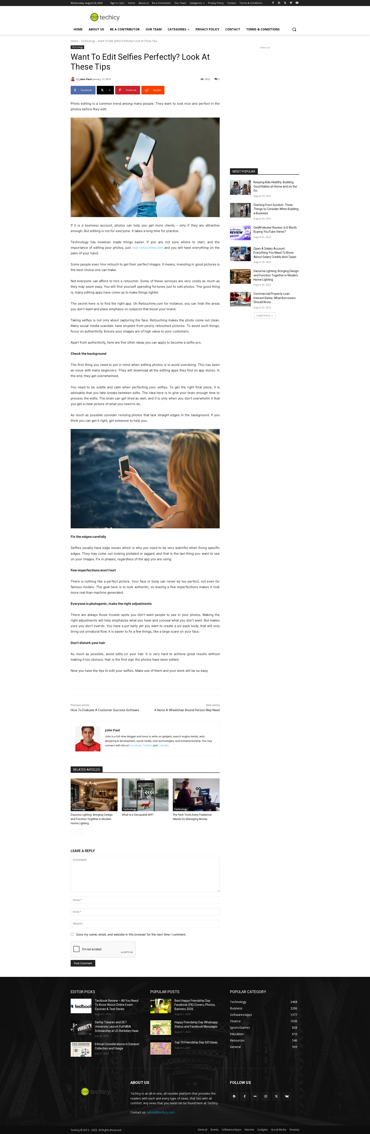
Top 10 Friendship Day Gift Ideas (196, 1042)
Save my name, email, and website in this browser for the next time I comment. (131, 934)
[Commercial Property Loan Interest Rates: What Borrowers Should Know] (240, 299)
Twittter (147, 745)
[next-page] (80, 832)
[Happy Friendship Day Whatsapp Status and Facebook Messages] (160, 1027)
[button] (294, 29)
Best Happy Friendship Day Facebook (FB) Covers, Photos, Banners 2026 (195, 1005)
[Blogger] (234, 1096)
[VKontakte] (287, 1096)
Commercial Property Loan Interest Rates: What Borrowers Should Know (275, 298)
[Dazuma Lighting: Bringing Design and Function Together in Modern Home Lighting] (94, 794)
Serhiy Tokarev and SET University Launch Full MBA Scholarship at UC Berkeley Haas (117, 1026)
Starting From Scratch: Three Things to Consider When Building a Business (276, 209)
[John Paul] (73, 79)
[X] (285, 3)
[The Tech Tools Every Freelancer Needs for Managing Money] (196, 794)
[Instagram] (279, 3)
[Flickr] (255, 1096)
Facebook (136, 745)
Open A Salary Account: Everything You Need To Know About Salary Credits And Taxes (275, 253)
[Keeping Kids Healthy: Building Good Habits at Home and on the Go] (240, 187)
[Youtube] (296, 3)
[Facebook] (273, 3)
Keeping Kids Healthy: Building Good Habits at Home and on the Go (275, 186)
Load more (263, 315)
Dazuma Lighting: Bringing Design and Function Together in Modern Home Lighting (92, 819)
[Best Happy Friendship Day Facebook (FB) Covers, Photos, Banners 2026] (160, 1006)
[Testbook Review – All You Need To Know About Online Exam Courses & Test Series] (81, 1006)
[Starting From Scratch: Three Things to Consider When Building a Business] (240, 210)
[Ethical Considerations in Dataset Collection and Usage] (81, 1049)
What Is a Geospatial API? (138, 814)
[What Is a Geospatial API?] (145, 794)
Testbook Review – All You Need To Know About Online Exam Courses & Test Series (116, 1005)
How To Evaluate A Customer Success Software (105, 710)
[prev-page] (73, 832)
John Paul (86, 79)
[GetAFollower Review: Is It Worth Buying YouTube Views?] (240, 233)
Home (74, 41)
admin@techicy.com (161, 1112)
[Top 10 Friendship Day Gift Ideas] (160, 1047)
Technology (88, 41)
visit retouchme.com (147, 248)
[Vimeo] (290, 3)
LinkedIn (163, 745)
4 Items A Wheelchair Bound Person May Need (187, 710)
